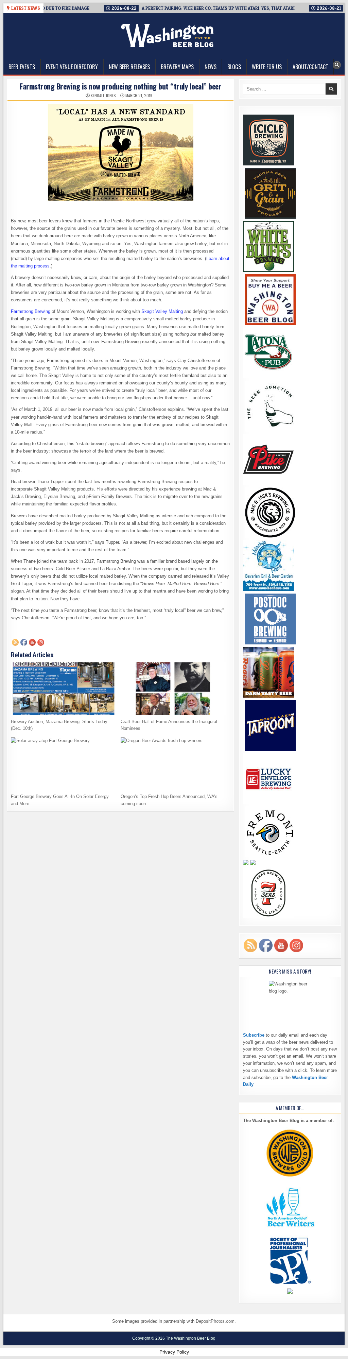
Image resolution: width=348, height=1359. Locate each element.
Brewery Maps (177, 67)
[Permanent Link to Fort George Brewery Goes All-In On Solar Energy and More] (63, 763)
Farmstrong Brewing (30, 311)
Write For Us (267, 67)
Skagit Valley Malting (162, 311)
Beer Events (21, 67)
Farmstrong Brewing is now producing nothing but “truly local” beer (120, 86)
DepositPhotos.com (215, 1321)
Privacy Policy (174, 1352)
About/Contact (310, 67)
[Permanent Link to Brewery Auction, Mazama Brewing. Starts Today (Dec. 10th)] (63, 688)
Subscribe (253, 1035)
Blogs (234, 67)
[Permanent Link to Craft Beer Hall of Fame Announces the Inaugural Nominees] (173, 688)
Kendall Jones (103, 96)
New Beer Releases (129, 67)
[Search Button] (337, 65)
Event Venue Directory (72, 67)
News (210, 67)
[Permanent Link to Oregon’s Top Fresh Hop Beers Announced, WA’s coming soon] (173, 763)
